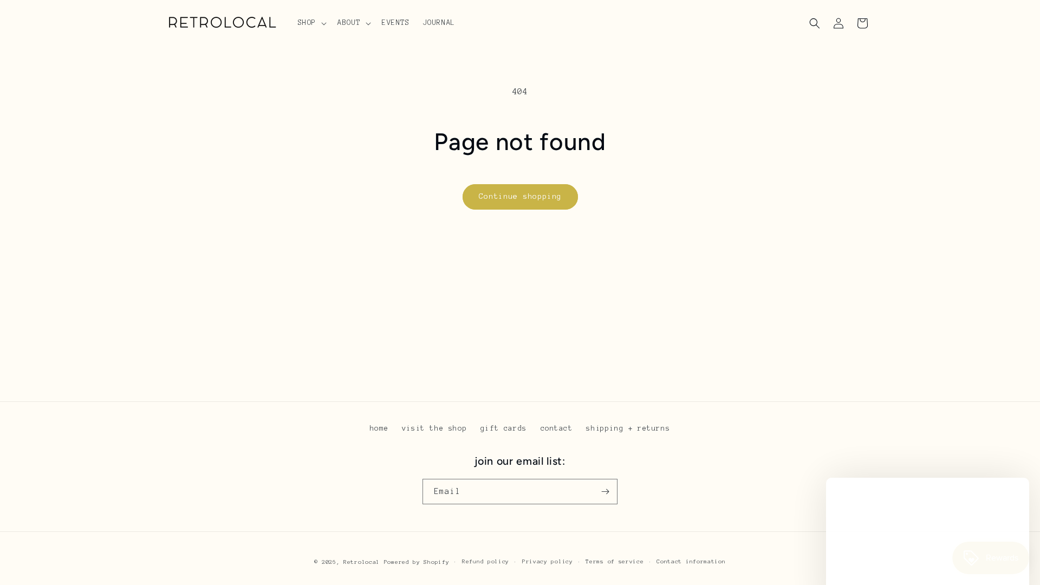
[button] (311, 22)
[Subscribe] (605, 491)
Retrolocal (361, 562)
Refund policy (485, 561)
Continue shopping (520, 196)
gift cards (503, 428)
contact (557, 428)
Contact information (690, 561)
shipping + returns (628, 428)
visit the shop (434, 428)
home (379, 428)
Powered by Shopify (417, 562)
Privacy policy (547, 561)
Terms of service (615, 561)
